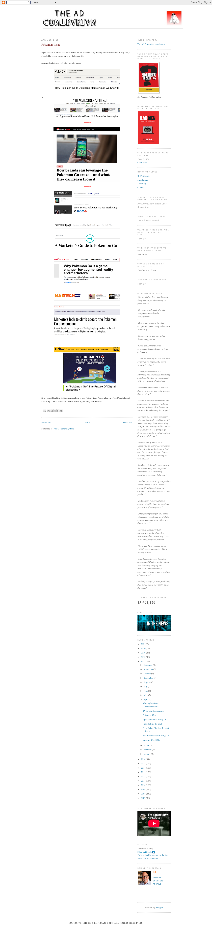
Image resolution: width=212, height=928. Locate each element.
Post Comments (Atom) (64, 428)
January (147, 753)
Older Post (127, 422)
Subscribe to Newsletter (148, 858)
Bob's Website (143, 175)
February (148, 749)
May (146, 695)
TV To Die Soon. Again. (153, 710)
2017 (143, 661)
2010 (143, 785)
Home (87, 422)
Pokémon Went (149, 715)
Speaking (141, 183)
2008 (143, 793)
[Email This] (48, 410)
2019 (143, 652)
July (146, 686)
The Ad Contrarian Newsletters (151, 44)
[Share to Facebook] (58, 410)
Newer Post (46, 422)
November (148, 669)
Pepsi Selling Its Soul (152, 723)
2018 (143, 656)
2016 (143, 759)
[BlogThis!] (51, 410)
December (148, 664)
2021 (143, 644)
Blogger (159, 907)
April (146, 699)
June (146, 690)
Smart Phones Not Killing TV (156, 735)
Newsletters (142, 179)
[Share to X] (55, 410)
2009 (143, 789)
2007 (143, 797)
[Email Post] (44, 410)
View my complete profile (158, 881)
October (147, 673)
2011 (143, 780)
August (147, 682)
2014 (143, 767)
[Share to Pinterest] (61, 410)
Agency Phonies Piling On (154, 719)
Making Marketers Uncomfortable (151, 705)
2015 (143, 763)
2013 (143, 772)
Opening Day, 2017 (151, 739)
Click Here (142, 162)
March (147, 745)
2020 (143, 648)
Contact (141, 187)
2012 (143, 776)
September (149, 677)
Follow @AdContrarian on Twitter (152, 854)
